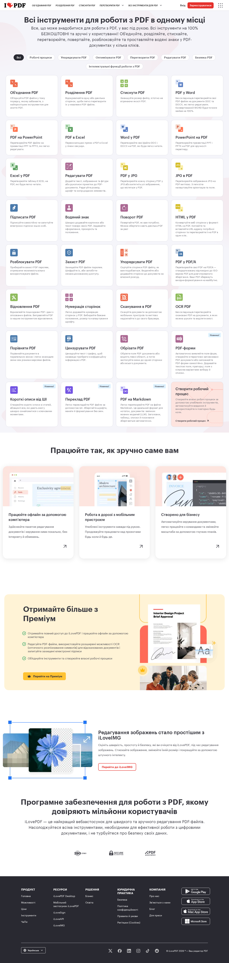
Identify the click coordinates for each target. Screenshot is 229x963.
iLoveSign (59, 912)
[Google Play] (195, 890)
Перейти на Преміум (47, 676)
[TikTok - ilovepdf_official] (147, 950)
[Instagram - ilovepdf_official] (138, 950)
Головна (26, 896)
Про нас (154, 896)
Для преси (155, 915)
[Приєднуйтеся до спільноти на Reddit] (156, 950)
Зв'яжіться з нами (159, 902)
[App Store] (195, 900)
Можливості (28, 902)
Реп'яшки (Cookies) (128, 922)
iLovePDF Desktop (64, 896)
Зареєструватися (200, 5)
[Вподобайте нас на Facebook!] (119, 950)
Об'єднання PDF (41, 5)
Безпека (122, 899)
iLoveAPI (58, 918)
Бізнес (89, 896)
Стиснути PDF (87, 5)
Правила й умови (127, 916)
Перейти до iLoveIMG (117, 767)
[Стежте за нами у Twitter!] (110, 950)
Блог (152, 908)
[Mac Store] (195, 910)
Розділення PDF (65, 5)
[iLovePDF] (15, 5)
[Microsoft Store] (195, 920)
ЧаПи (24, 921)
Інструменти (28, 915)
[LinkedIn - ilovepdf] (129, 950)
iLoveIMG (59, 925)
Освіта (89, 902)
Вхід (182, 5)
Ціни (23, 908)
